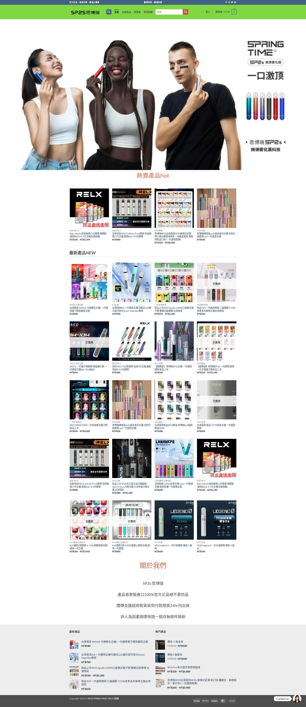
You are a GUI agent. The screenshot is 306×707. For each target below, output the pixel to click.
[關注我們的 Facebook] (226, 2)
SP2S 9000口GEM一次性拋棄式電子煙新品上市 (88, 426)
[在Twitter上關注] (232, 2)
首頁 (116, 12)
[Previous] (10, 96)
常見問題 (148, 12)
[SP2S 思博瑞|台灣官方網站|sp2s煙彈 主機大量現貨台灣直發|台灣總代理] (85, 12)
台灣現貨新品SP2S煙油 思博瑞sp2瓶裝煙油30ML (174, 426)
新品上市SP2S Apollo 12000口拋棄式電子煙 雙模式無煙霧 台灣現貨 (174, 309)
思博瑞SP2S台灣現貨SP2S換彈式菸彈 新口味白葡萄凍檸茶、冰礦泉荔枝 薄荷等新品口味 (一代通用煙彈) (174, 236)
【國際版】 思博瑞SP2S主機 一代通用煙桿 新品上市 (173, 368)
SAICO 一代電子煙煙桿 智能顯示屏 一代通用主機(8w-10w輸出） (88, 368)
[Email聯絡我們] (235, 2)
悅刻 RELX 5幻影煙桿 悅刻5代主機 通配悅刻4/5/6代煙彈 (131, 368)
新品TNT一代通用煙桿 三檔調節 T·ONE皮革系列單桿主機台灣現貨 (216, 309)
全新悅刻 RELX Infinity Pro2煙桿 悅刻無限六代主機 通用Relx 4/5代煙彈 (131, 235)
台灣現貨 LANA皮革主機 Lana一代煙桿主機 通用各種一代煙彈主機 (174, 485)
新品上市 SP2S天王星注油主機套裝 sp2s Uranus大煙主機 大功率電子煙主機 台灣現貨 (130, 486)
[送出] (185, 12)
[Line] (297, 698)
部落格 (137, 12)
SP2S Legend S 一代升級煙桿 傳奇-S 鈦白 (215, 547)
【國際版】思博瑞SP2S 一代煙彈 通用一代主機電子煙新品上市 (215, 368)
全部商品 (126, 12)
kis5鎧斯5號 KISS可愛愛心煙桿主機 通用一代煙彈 (131, 547)
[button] (208, 12)
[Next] (296, 96)
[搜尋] (108, 12)
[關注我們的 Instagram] (229, 2)
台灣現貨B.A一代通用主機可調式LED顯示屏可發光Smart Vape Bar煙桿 (131, 309)
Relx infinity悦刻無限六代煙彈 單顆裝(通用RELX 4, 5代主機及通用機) (88, 235)
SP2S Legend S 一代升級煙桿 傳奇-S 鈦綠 (173, 547)
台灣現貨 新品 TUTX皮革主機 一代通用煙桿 (216, 426)
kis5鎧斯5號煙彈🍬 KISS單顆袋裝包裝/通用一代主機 (89, 547)
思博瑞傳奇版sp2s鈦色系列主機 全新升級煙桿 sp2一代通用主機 (216, 235)
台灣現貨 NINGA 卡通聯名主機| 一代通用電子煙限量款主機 (89, 309)
